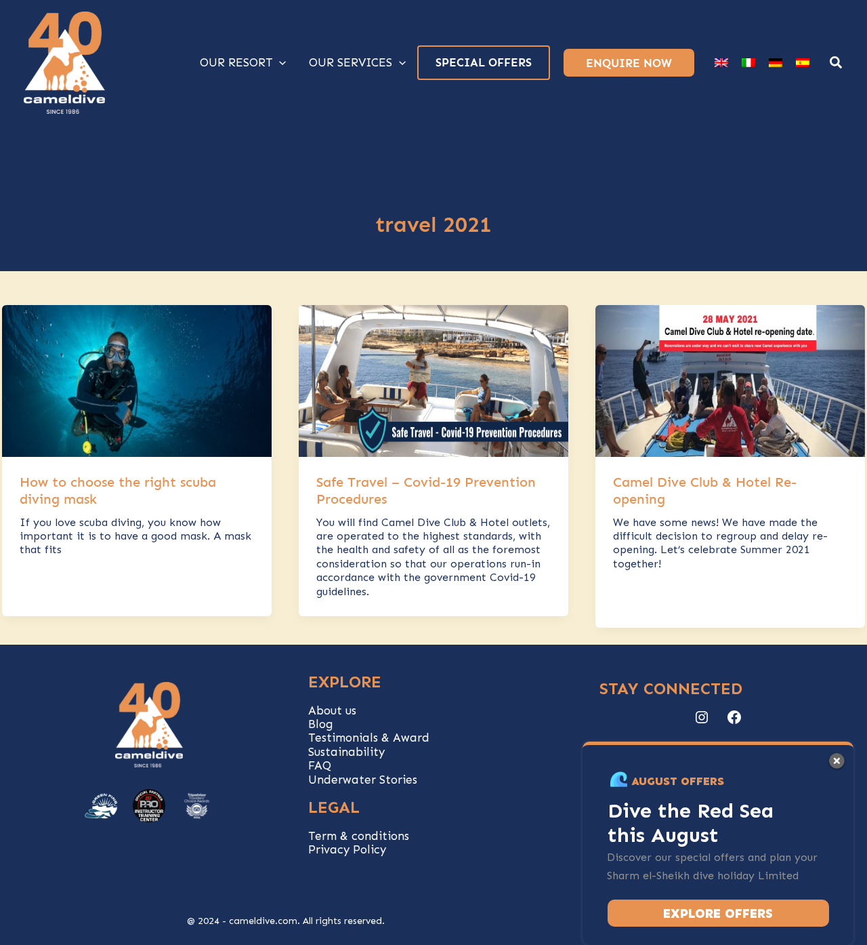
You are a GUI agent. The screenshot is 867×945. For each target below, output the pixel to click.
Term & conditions (358, 836)
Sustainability (346, 752)
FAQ (319, 765)
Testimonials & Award (368, 737)
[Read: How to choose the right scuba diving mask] (137, 379)
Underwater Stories (362, 779)
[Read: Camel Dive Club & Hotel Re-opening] (730, 379)
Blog (320, 724)
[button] (836, 64)
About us (332, 710)
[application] (279, 62)
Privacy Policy (347, 849)
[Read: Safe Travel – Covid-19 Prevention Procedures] (433, 379)
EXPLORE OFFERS (718, 913)
